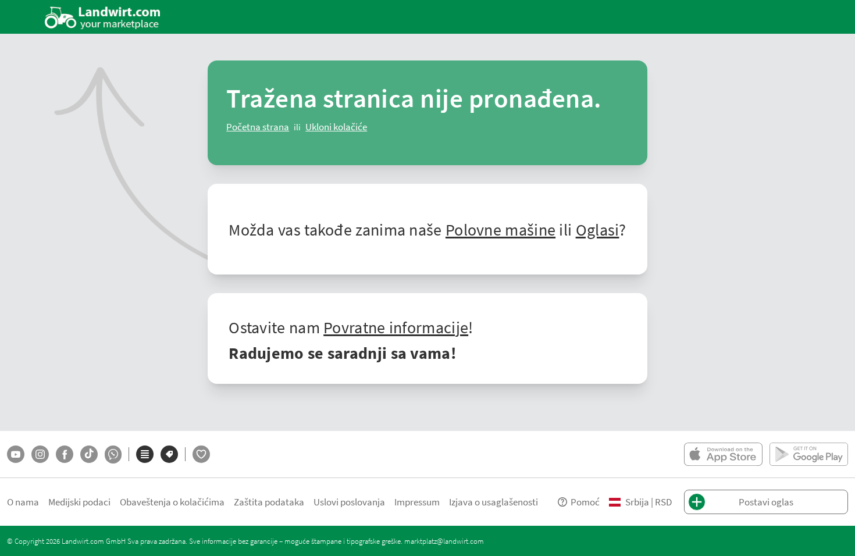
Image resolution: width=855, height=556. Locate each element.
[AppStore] (723, 454)
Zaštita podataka (269, 501)
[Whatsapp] (113, 454)
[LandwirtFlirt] (201, 454)
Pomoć (585, 501)
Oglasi (597, 229)
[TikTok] (89, 454)
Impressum (417, 501)
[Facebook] (64, 454)
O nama (23, 501)
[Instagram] (40, 454)
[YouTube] (15, 454)
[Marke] (169, 454)
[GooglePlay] (809, 454)
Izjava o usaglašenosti (493, 501)
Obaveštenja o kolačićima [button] (172, 501)
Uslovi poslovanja (349, 501)
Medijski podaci (79, 501)
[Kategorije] (145, 454)
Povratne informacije (395, 327)
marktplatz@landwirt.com (444, 541)
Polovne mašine (500, 229)
